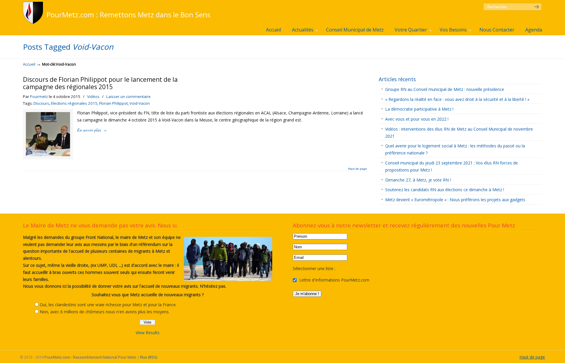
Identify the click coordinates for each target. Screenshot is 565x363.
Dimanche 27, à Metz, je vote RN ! (418, 180)
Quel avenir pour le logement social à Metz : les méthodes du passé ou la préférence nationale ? (455, 149)
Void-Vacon (139, 103)
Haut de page (357, 168)
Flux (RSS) (148, 357)
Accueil (29, 64)
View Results (147, 332)
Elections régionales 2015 (74, 103)
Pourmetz (39, 96)
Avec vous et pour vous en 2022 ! (416, 119)
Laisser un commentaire (128, 96)
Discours (41, 103)
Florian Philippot (113, 103)
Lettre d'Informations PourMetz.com (333, 280)
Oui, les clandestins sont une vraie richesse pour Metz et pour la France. (108, 304)
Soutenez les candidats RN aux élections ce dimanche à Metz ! (444, 189)
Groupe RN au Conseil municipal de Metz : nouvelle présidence (444, 89)
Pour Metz (34, 13)
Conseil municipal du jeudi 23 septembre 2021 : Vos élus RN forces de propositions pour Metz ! (451, 166)
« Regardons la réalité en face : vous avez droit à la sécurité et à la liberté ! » (458, 99)
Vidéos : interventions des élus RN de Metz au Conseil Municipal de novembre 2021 (459, 132)
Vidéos (93, 96)
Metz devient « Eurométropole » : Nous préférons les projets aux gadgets (455, 199)
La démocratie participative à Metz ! (419, 109)
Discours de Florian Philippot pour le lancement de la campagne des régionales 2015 (100, 83)
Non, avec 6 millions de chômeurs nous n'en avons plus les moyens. (105, 311)
